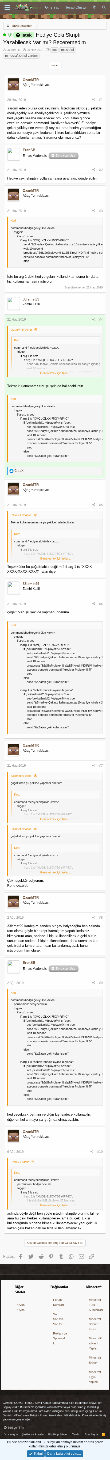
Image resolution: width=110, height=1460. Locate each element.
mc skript (67, 50)
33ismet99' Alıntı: (21, 515)
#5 (101, 505)
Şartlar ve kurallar (33, 1434)
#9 (101, 983)
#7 (101, 765)
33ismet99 (31, 299)
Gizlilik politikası (58, 1434)
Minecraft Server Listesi (95, 1323)
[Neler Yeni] (94, 7)
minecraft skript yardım (21, 56)
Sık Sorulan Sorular (58, 1319)
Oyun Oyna (21, 1307)
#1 (101, 100)
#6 (101, 604)
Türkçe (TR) (15, 1427)
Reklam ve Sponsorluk (60, 1338)
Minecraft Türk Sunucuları (96, 1304)
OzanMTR (13, 49)
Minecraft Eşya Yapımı (95, 1376)
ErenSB (29, 150)
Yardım (76, 1434)
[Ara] (104, 7)
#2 (101, 170)
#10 (100, 1152)
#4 (101, 319)
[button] (7, 7)
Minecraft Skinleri (95, 1360)
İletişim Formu (39, 1415)
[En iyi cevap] (9, 35)
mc (54, 50)
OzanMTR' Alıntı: (22, 329)
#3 (101, 211)
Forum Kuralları (58, 1302)
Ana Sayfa (91, 1434)
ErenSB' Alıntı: (20, 1162)
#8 (101, 917)
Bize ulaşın (11, 1434)
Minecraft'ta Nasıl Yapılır (95, 1343)
